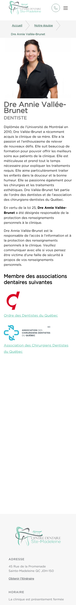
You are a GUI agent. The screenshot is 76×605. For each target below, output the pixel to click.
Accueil (17, 25)
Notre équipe (43, 25)
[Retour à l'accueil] (25, 8)
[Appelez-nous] (55, 11)
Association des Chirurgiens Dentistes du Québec (36, 349)
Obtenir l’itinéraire (21, 578)
